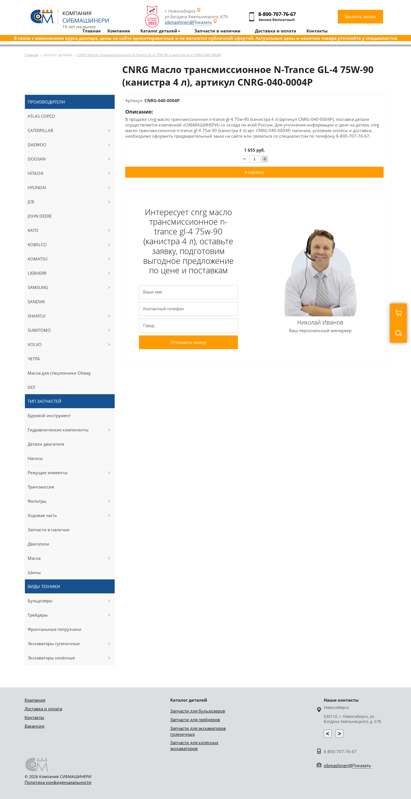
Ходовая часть (42, 515)
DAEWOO (37, 144)
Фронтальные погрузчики (54, 629)
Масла (34, 558)
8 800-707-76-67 (340, 751)
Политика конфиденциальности (58, 782)
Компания (35, 700)
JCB (31, 202)
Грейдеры (38, 615)
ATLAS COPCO (41, 116)
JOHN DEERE (40, 216)
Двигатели (38, 544)
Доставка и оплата (43, 708)
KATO (33, 230)
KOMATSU (38, 259)
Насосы (35, 458)
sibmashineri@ (188, 22)
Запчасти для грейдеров (195, 719)
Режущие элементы (48, 472)
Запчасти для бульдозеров (197, 711)
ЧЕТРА (34, 358)
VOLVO (35, 344)
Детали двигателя (46, 444)
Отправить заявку (188, 342)
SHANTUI (36, 316)
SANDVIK (36, 301)
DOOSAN (37, 159)
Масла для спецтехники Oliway (59, 373)
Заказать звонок (360, 16)
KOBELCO (37, 244)
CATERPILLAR (40, 130)
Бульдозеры (40, 600)
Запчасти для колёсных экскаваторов (194, 745)
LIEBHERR (37, 273)
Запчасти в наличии (49, 529)
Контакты (34, 717)
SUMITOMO (39, 330)
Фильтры (37, 501)
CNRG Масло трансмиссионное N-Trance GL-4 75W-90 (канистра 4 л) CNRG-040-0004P (149, 54)
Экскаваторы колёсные (51, 658)
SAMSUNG (38, 287)
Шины (34, 572)
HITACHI (35, 173)
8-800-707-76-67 (277, 14)
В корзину (254, 172)
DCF (32, 387)
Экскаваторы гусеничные (54, 643)
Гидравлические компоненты (58, 430)
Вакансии (34, 726)
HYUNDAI (37, 187)
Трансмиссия (41, 487)
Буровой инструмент (49, 415)
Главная (31, 54)
